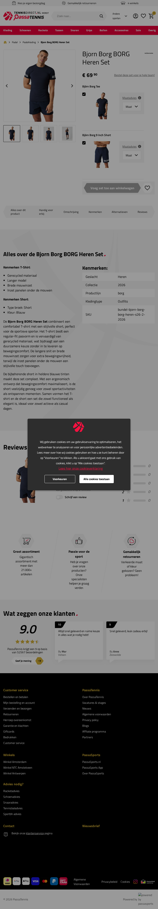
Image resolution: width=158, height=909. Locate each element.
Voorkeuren (60, 479)
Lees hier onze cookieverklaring (81, 468)
